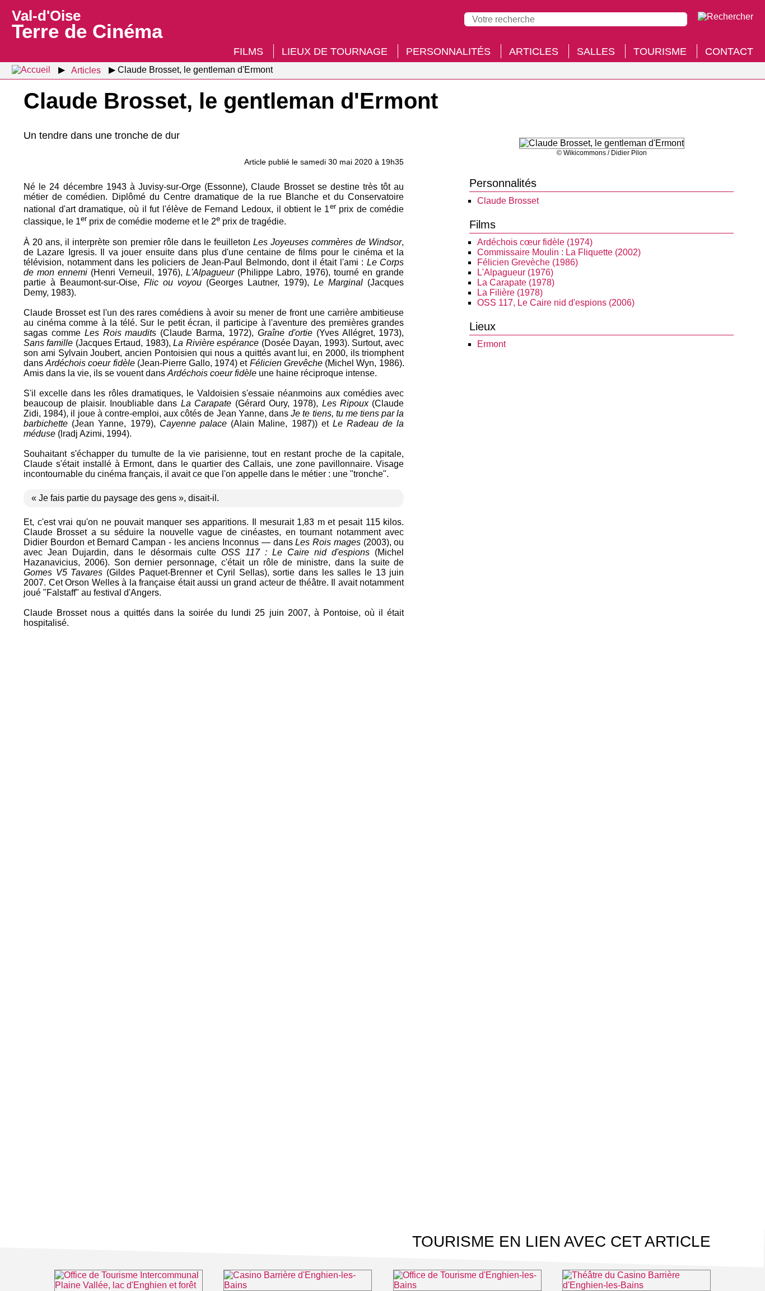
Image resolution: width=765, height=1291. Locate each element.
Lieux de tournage (335, 51)
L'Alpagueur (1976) (515, 272)
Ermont (491, 344)
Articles (533, 51)
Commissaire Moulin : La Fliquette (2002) (559, 252)
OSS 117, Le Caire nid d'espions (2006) (556, 302)
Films (248, 51)
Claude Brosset (508, 200)
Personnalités (448, 51)
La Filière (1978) (510, 292)
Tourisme (660, 51)
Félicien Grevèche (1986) (527, 262)
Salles (596, 51)
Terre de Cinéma (87, 23)
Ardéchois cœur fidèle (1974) (535, 242)
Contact (729, 51)
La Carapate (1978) (515, 282)
